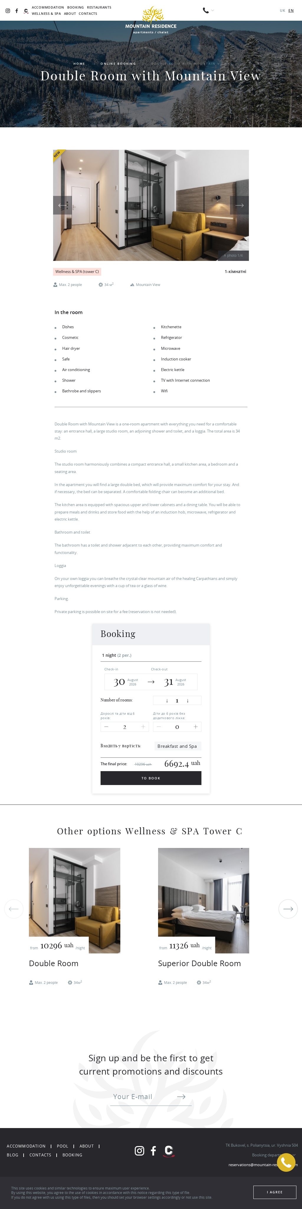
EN (291, 10)
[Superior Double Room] (203, 900)
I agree (275, 1192)
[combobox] (177, 700)
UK (282, 10)
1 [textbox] (177, 700)
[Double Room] (74, 900)
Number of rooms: (117, 700)
